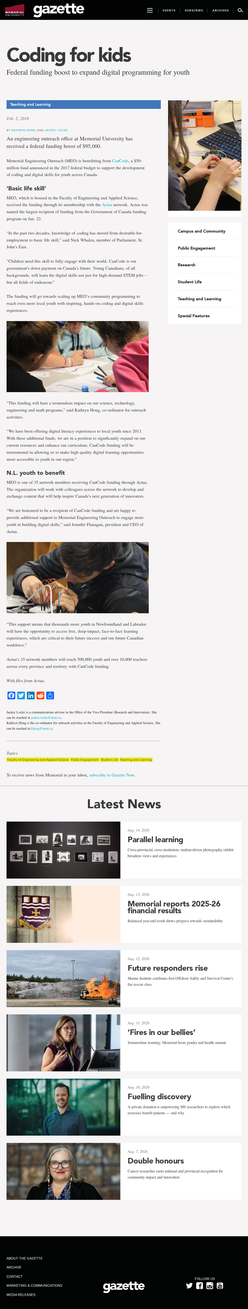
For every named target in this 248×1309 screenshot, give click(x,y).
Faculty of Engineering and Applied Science (38, 759)
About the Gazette (25, 1258)
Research (186, 264)
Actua (107, 204)
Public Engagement (85, 759)
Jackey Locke (56, 130)
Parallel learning (155, 839)
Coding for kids (68, 54)
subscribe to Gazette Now (111, 775)
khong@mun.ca (42, 728)
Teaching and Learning (136, 759)
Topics (12, 753)
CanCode (120, 160)
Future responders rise (168, 968)
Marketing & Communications (34, 1285)
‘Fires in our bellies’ (161, 1032)
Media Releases (21, 1295)
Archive (14, 1267)
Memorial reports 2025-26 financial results (174, 907)
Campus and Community (201, 231)
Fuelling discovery (159, 1096)
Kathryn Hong (24, 130)
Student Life (109, 759)
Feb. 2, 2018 (18, 118)
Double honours (156, 1160)
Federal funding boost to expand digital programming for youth (98, 72)
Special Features (194, 315)
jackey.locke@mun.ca (46, 717)
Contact (15, 1276)
